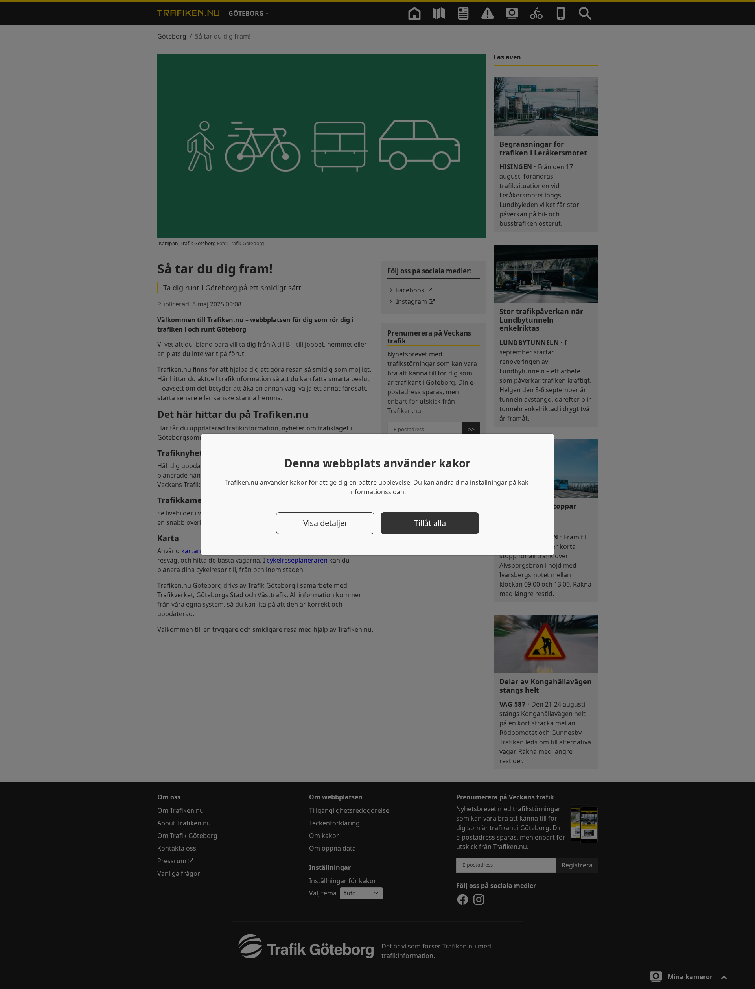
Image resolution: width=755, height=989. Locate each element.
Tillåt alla (430, 523)
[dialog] (377, 494)
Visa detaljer (325, 523)
